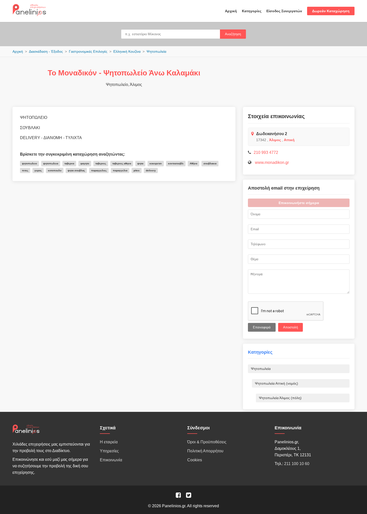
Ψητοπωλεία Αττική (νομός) (276, 383)
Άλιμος (275, 140)
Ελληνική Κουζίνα (127, 51)
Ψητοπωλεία (156, 51)
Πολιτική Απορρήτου (205, 451)
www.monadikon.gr (271, 162)
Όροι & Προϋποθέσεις (206, 442)
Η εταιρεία (109, 442)
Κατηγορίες (251, 11)
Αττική (289, 140)
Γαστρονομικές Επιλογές (88, 51)
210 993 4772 (266, 152)
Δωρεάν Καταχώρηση (331, 11)
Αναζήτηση (233, 34)
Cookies (194, 460)
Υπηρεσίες (109, 451)
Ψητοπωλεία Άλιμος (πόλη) (280, 398)
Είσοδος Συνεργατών (284, 11)
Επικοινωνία (111, 460)
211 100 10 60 (296, 464)
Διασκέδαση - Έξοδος (46, 51)
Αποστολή (290, 327)
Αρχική (231, 11)
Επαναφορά (262, 327)
